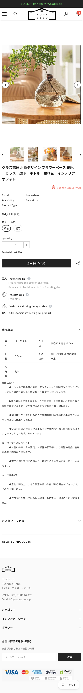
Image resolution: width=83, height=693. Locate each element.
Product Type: (10, 205)
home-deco (32, 195)
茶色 (6, 228)
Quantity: (7, 238)
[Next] (77, 84)
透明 (18, 228)
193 (10, 312)
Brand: (5, 195)
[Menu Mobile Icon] (4, 14)
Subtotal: (7, 252)
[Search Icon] (19, 14)
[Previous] (5, 84)
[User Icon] (66, 14)
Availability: (8, 200)
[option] (41, 84)
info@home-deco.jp (20, 599)
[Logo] (42, 14)
